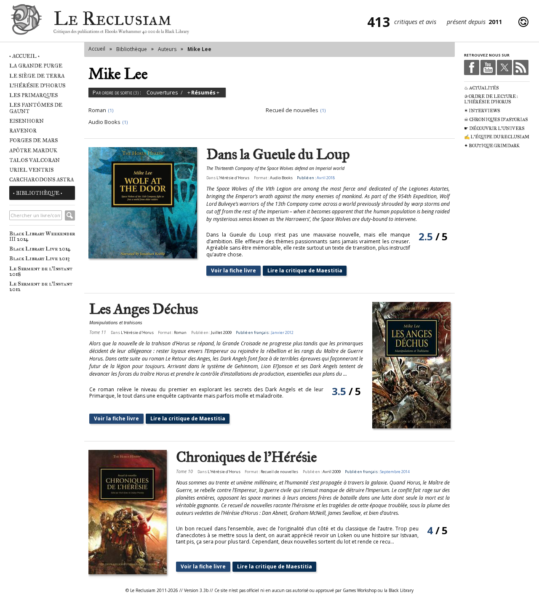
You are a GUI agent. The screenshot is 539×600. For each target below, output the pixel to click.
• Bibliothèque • (37, 193)
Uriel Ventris (31, 170)
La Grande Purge (35, 65)
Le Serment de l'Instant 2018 (40, 271)
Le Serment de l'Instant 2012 (40, 286)
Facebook (471, 67)
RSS (520, 67)
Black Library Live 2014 (39, 248)
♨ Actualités (481, 88)
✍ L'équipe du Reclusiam (496, 137)
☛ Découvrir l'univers (494, 128)
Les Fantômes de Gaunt (35, 108)
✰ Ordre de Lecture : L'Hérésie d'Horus (491, 99)
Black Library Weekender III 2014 (42, 236)
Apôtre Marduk (33, 150)
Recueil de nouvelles (279, 471)
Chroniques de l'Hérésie (246, 457)
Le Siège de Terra (36, 76)
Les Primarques (33, 95)
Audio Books (281, 177)
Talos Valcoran (34, 160)
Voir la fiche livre (233, 270)
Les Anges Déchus (143, 309)
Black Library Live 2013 (39, 258)
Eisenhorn (26, 121)
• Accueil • (24, 56)
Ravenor (23, 130)
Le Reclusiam (26, 22)
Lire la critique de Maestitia (304, 270)
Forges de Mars (33, 140)
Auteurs (167, 49)
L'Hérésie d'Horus (37, 85)
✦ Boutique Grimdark (492, 145)
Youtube (488, 67)
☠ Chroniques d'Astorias (496, 119)
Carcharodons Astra (41, 179)
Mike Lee (199, 49)
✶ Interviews (482, 110)
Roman (180, 332)
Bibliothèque (131, 49)
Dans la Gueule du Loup (278, 154)
